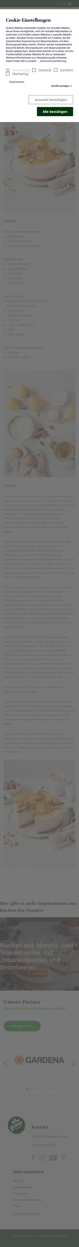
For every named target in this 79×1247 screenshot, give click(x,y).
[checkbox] (8, 70)
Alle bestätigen (55, 111)
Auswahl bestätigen (51, 99)
